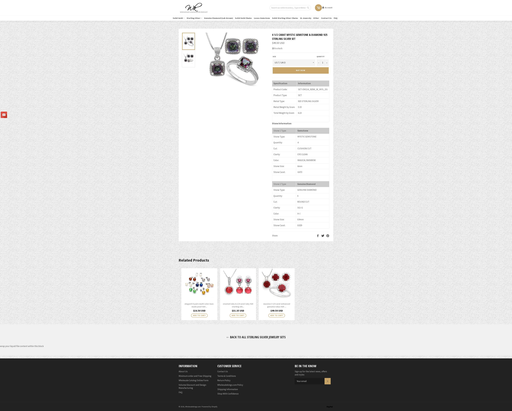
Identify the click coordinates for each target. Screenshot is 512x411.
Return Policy (223, 380)
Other (316, 18)
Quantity (320, 57)
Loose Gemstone (262, 18)
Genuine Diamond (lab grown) (218, 18)
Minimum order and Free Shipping (195, 376)
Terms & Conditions (226, 376)
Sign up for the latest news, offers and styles (311, 373)
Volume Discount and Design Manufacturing (192, 386)
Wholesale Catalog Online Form (193, 380)
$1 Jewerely (305, 18)
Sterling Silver (194, 18)
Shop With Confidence (228, 393)
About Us (183, 371)
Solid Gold (178, 18)
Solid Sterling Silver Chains (285, 18)
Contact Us (326, 18)
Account (329, 7)
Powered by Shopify (209, 407)
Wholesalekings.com (193, 407)
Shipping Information (227, 389)
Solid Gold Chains (243, 18)
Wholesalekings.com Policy (230, 384)
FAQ (335, 18)
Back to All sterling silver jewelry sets (257, 337)
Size (274, 57)
